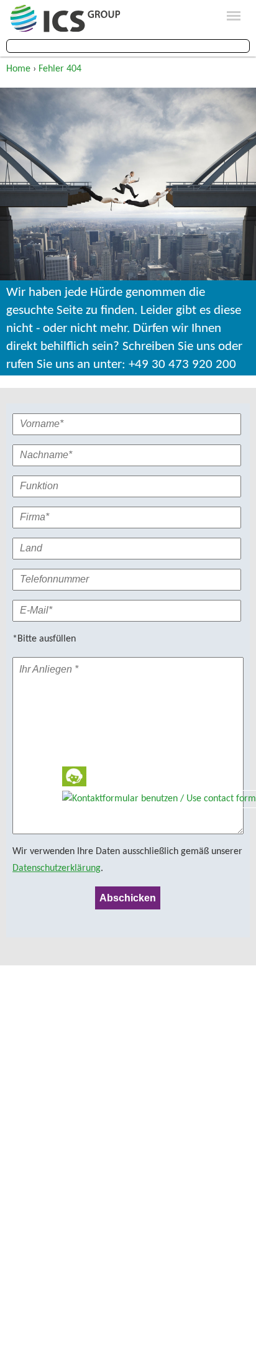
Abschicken (127, 898)
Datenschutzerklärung (56, 868)
